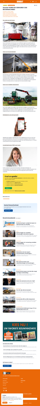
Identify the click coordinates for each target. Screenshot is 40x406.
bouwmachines (6, 198)
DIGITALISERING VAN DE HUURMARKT (10, 15)
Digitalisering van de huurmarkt (10, 115)
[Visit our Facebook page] (4, 391)
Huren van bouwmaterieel (9, 51)
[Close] (21, 395)
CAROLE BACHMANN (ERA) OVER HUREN (10, 16)
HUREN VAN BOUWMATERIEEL (8, 12)
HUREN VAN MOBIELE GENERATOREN (9, 14)
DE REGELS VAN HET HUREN (8, 11)
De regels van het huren (9, 20)
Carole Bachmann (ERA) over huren (11, 145)
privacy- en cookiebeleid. (9, 400)
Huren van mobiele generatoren (11, 84)
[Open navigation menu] (4, 2)
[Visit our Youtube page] (6, 391)
